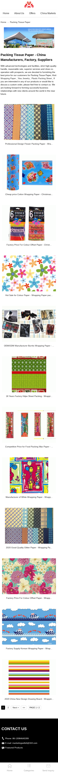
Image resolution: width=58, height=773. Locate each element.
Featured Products (14, 747)
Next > (16, 707)
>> (24, 707)
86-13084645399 (20, 738)
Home (6, 13)
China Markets (48, 13)
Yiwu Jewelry (24, 78)
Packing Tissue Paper (20, 22)
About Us (19, 13)
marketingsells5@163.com (24, 743)
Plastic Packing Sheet (42, 78)
